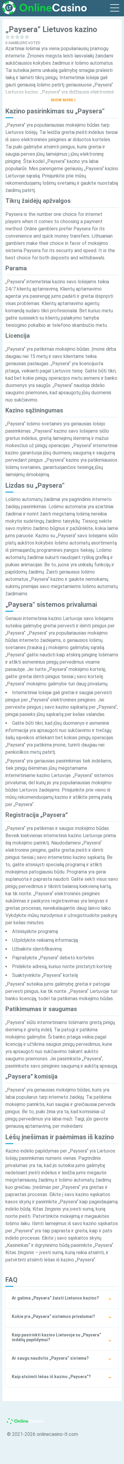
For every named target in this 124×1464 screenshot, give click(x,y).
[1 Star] (7, 37)
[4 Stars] (22, 37)
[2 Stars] (12, 37)
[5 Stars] (27, 37)
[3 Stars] (17, 37)
